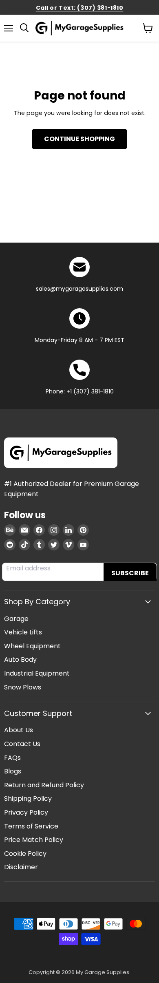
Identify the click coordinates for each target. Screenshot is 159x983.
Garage (16, 618)
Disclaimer (21, 867)
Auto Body (20, 659)
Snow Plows (22, 687)
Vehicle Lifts (23, 632)
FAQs (12, 757)
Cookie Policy (25, 853)
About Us (18, 730)
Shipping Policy (28, 798)
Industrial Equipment (37, 673)
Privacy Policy (26, 812)
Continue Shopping (79, 139)
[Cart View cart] (148, 28)
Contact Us (22, 744)
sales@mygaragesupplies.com (79, 289)
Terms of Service (31, 826)
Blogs (12, 771)
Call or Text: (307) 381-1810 (80, 8)
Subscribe (130, 573)
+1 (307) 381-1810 (90, 391)
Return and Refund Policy (44, 785)
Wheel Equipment (32, 646)
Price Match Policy (33, 839)
